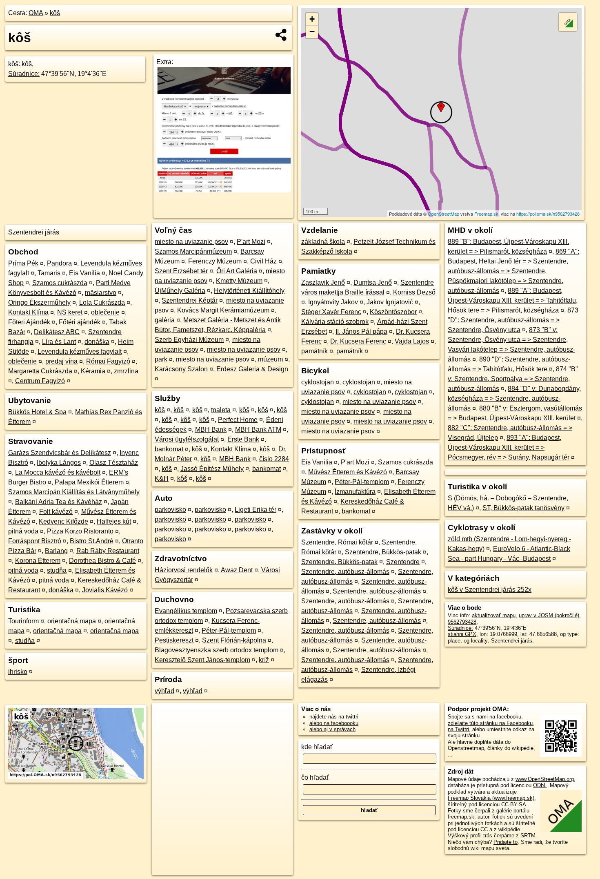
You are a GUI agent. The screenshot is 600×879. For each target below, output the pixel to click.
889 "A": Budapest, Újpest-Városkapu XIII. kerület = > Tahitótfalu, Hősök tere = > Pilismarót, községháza (513, 300)
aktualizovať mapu (494, 615)
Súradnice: (24, 73)
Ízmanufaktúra (355, 491)
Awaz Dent (237, 570)
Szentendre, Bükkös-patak (383, 552)
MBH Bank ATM (258, 429)
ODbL (540, 785)
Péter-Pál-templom (229, 630)
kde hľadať (317, 746)
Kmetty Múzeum (239, 280)
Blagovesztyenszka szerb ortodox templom (216, 650)
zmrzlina (126, 371)
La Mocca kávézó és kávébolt (57, 472)
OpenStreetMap (443, 213)
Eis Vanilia (84, 273)
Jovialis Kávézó (105, 590)
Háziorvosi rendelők (184, 570)
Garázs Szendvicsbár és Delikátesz (59, 452)
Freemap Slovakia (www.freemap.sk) (491, 798)
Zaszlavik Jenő (323, 282)
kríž (264, 659)
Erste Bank (243, 439)
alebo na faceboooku (333, 723)
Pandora (59, 263)
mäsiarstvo (100, 292)
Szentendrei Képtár (190, 300)
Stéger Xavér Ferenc (331, 311)
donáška (96, 341)
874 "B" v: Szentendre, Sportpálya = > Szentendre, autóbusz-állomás (513, 379)
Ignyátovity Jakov (333, 302)
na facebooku (505, 717)
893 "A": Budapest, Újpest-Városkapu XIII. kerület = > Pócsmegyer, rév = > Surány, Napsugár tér (508, 447)
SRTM (528, 835)
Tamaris (49, 273)
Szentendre (403, 561)
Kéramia (93, 371)
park (161, 359)
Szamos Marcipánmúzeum (193, 251)
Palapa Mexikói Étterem (89, 482)
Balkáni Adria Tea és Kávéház (58, 501)
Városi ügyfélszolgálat (187, 439)
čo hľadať (315, 777)
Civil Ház (263, 261)
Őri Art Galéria (236, 271)
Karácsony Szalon (181, 369)
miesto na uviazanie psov (191, 241)
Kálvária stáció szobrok (335, 321)
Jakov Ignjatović (390, 302)
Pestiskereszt (174, 640)
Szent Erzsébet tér (181, 271)
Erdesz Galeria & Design (252, 369)
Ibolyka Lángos (59, 462)
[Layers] (568, 22)
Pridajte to (505, 842)
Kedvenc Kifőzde (63, 521)
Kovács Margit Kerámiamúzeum (223, 310)
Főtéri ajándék (79, 322)
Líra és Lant (59, 341)
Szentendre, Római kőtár (337, 542)
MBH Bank (211, 429)
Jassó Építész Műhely (212, 468)
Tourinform (23, 621)
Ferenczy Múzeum (215, 261)
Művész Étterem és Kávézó (347, 472)
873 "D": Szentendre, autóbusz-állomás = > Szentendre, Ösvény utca (513, 320)
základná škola (323, 241)
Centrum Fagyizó (40, 380)
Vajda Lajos (412, 341)
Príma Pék (23, 263)
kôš (55, 12)
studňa (57, 570)
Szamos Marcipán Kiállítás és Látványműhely (74, 492)
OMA (36, 12)
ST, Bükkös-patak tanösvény (523, 507)
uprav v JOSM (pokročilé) (549, 615)
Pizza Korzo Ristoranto (80, 531)
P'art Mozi (251, 241)
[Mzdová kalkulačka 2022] (223, 190)
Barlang (56, 550)
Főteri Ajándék (29, 322)
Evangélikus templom (186, 610)
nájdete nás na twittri (333, 717)
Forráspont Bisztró (34, 541)
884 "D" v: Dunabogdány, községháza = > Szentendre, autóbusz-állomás (514, 398)
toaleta (221, 409)
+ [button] (312, 19)
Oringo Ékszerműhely (39, 302)
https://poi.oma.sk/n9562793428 (548, 213)
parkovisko (170, 509)
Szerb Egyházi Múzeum (189, 339)
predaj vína (61, 361)
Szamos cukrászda (59, 282)
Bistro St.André (91, 541)
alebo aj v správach (332, 729)
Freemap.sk (486, 213)
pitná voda (23, 531)
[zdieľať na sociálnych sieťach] (281, 34)
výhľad (164, 690)
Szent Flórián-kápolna (234, 640)
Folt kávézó (56, 511)
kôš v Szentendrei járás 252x (489, 589)
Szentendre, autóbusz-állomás (345, 571)
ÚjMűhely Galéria (180, 290)
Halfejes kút (114, 521)
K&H (162, 478)
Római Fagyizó (108, 361)
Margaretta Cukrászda (40, 371)
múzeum (270, 359)
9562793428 (462, 622)
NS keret (69, 312)
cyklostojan (317, 382)
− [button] (312, 32)
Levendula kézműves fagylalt (80, 351)
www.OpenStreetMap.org (545, 779)
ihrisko (17, 671)
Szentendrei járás (33, 232)
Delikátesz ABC (57, 331)
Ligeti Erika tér (255, 509)
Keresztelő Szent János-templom (202, 659)
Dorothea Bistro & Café (102, 560)
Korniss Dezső (414, 292)
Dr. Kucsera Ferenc (358, 341)
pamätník (314, 351)
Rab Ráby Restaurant (107, 550)
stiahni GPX (462, 634)
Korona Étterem (37, 560)
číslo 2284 (274, 458)
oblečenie (105, 312)
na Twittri (458, 729)
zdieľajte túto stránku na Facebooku (490, 723)
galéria (165, 320)
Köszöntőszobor (393, 311)
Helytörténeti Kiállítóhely (249, 290)
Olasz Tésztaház (113, 462)
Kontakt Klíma (28, 312)
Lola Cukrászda (102, 302)
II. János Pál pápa (361, 331)
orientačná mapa (71, 621)
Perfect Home (238, 419)
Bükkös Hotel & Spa (37, 411)
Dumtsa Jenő (372, 282)
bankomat (169, 449)
